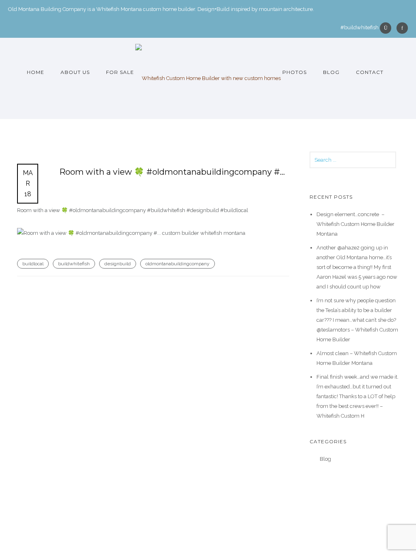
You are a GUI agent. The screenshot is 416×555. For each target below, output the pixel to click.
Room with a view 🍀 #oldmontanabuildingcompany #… (172, 172)
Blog (331, 72)
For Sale (120, 72)
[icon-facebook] (402, 28)
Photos (294, 72)
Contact (370, 72)
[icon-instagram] (387, 28)
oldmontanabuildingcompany (177, 264)
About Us (75, 72)
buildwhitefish (74, 264)
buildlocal (32, 264)
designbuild (117, 264)
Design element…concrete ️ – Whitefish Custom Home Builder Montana (355, 224)
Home (35, 72)
